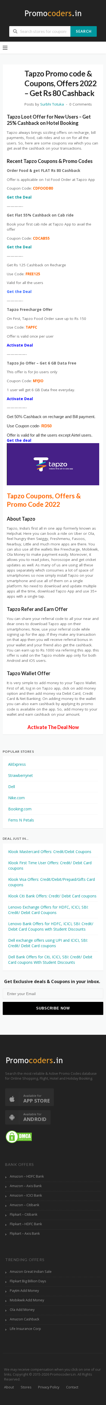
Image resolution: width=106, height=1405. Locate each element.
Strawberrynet (20, 775)
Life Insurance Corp (25, 1328)
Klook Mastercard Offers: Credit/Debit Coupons (49, 851)
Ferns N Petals (21, 820)
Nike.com (16, 797)
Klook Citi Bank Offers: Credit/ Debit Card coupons (52, 895)
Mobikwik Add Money (27, 1300)
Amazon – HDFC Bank (27, 1176)
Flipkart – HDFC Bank (26, 1224)
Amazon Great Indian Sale (31, 1271)
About (9, 1387)
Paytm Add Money (24, 1290)
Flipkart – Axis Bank (25, 1233)
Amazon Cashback (24, 1319)
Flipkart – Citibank (23, 1214)
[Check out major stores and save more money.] (53, 13)
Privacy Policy (48, 1387)
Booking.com (20, 808)
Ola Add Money (22, 1309)
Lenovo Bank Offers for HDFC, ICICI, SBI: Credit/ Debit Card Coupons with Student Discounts (50, 926)
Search (84, 31)
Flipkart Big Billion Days (28, 1281)
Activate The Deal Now (53, 727)
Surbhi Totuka (52, 104)
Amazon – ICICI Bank (26, 1195)
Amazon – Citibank (24, 1205)
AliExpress (17, 764)
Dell (11, 786)
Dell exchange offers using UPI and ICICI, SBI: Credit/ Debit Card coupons (48, 943)
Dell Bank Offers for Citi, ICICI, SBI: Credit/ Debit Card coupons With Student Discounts (50, 959)
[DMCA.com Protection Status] (18, 1136)
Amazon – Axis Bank (26, 1186)
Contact (72, 1387)
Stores (26, 1387)
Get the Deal (19, 197)
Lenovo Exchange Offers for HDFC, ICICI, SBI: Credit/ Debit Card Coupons (48, 909)
